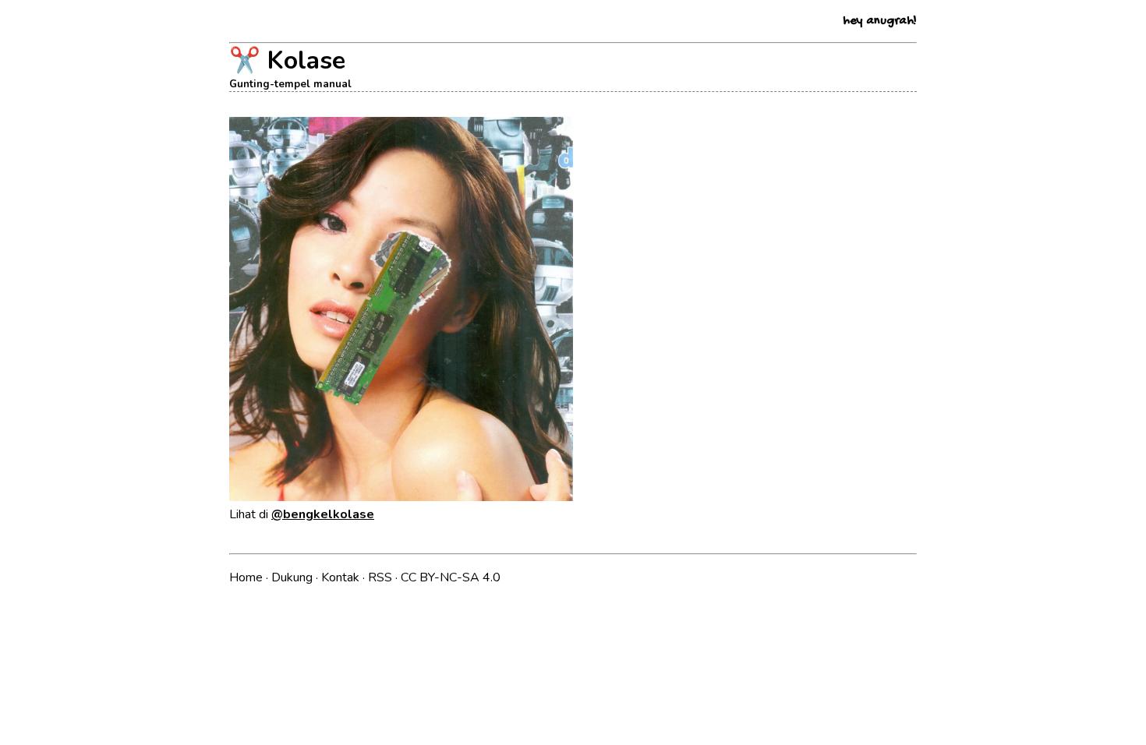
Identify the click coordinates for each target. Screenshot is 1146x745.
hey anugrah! (880, 21)
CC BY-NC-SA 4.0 (450, 577)
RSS (381, 577)
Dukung (293, 577)
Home (247, 577)
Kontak (342, 577)
